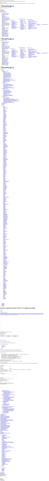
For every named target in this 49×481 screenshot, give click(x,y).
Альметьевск (5, 111)
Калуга (4, 173)
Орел (4, 229)
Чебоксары (4, 285)
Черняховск (4, 288)
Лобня (4, 196)
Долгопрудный (5, 152)
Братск (4, 127)
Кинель (4, 178)
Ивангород (4, 165)
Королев (4, 183)
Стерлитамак (5, 268)
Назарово (4, 210)
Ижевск (4, 167)
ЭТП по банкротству (3, 429)
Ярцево (4, 298)
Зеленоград (4, 163)
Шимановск (5, 291)
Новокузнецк (5, 218)
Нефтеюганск (5, 213)
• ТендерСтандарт (4, 445)
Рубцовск (4, 246)
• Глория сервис (4, 456)
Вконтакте (3, 468)
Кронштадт (4, 188)
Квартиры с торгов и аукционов (11, 313)
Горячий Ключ (5, 145)
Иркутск (4, 168)
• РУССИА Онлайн (4, 446)
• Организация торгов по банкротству (5, 423)
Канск (4, 175)
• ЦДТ (1, 431)
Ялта (4, 296)
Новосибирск (5, 220)
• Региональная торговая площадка (6, 450)
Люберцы (4, 199)
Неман (4, 212)
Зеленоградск (5, 164)
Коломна (4, 180)
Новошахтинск (5, 223)
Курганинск (5, 190)
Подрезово (4, 237)
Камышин (4, 174)
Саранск (4, 250)
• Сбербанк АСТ (4, 437)
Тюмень (4, 278)
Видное (4, 134)
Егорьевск (4, 155)
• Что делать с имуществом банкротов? (5, 425)
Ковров (4, 179)
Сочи (4, 265)
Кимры (4, 177)
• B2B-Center (3, 443)
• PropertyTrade (4, 452)
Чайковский (5, 284)
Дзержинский (5, 150)
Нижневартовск (5, 214)
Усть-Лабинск (5, 281)
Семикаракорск (5, 257)
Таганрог (4, 272)
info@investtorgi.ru (2, 473)
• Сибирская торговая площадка (6, 460)
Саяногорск (4, 252)
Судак (4, 269)
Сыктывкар (4, 271)
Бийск (4, 123)
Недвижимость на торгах (3, 313)
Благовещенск (5, 124)
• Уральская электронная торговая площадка (7, 442)
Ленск (4, 194)
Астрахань (4, 116)
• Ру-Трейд (3, 440)
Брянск (4, 128)
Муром (4, 206)
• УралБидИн (3, 463)
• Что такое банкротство (3, 424)
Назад (4, 71)
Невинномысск (5, 211)
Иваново (4, 166)
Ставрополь (4, 266)
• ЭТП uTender (4, 435)
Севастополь (5, 256)
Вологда (4, 137)
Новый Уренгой (5, 224)
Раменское (4, 243)
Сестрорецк (4, 259)
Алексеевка (4, 110)
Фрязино (4, 282)
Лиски (4, 195)
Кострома (4, 184)
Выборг (4, 141)
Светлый (4, 254)
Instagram (3, 304)
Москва (4, 205)
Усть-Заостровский (5, 280)
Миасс (4, 203)
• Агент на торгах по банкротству (4, 416)
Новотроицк (5, 221)
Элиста (4, 294)
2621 (4, 108)
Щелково (4, 292)
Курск (4, 191)
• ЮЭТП (3, 465)
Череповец (4, 287)
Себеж (4, 255)
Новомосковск (5, 219)
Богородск (4, 125)
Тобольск (4, 274)
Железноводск (5, 158)
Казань (4, 171)
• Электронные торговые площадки (5, 427)
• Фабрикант (2, 432)
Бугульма (4, 129)
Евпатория (4, 154)
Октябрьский (5, 228)
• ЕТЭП (3, 457)
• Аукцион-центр (4, 454)
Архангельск (5, 115)
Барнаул (4, 119)
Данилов (4, 147)
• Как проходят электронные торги (4, 426)
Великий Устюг (5, 133)
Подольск (4, 236)
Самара (4, 249)
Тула (4, 277)
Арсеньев (4, 114)
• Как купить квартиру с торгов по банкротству (6, 419)
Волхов (4, 138)
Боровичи (4, 126)
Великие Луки (5, 132)
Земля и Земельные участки (26, 313)
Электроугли (5, 293)
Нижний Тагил (5, 216)
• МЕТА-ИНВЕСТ (4, 444)
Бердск (4, 121)
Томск (4, 275)
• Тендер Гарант (4, 441)
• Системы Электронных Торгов (6, 461)
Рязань (4, 248)
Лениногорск (5, 193)
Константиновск (5, 181)
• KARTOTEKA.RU (4, 448)
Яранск (4, 297)
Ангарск (4, 112)
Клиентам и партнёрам (3, 418)
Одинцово (4, 226)
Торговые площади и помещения (34, 313)
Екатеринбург (5, 156)
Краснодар (4, 186)
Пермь (4, 235)
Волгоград (4, 135)
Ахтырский (4, 117)
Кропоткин (4, 189)
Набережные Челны (6, 209)
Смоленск (4, 262)
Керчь (4, 176)
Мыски (4, 207)
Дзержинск (4, 149)
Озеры (4, 227)
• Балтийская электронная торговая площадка (8, 447)
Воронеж (4, 139)
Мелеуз (4, 202)
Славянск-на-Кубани (6, 261)
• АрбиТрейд (3, 453)
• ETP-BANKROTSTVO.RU (5, 451)
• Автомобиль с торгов (3, 422)
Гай (3, 142)
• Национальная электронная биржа (6, 458)
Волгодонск (5, 136)
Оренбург (4, 230)
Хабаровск (4, 283)
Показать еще (2, 433)
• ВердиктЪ (3, 455)
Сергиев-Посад (5, 258)
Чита (4, 289)
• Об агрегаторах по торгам (3, 428)
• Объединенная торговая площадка (6, 459)
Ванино (4, 131)
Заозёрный (4, 160)
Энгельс (4, 295)
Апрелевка (4, 113)
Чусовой (4, 290)
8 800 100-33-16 (2, 9)
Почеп (4, 238)
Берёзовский (5, 122)
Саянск (4, 253)
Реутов (4, 244)
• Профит (3, 449)
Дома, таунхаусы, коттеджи (18, 313)
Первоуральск (5, 234)
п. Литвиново (5, 233)
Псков (4, 240)
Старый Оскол (5, 267)
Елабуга (4, 157)
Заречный (4, 161)
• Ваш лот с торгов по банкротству (4, 417)
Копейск (4, 182)
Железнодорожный (5, 159)
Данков (4, 148)
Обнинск (4, 225)
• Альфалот (3, 436)
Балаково (4, 118)
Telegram (3, 305)
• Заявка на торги (2, 415)
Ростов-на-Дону (5, 245)
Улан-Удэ (4, 279)
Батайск (4, 120)
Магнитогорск (5, 201)
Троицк (4, 276)
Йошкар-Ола (5, 170)
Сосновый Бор (5, 264)
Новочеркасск (5, 222)
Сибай (4, 260)
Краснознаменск (5, 187)
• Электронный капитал (5, 464)
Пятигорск (4, 242)
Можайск (4, 204)
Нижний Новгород (5, 215)
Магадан (4, 200)
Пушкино (4, 241)
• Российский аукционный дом (4, 430)
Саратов (4, 251)
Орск (4, 232)
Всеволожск (5, 140)
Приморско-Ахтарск (6, 239)
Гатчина (4, 143)
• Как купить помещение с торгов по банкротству (6, 420)
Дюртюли (4, 153)
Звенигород (4, 162)
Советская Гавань (5, 263)
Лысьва (4, 198)
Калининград (5, 172)
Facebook (3, 303)
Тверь (4, 273)
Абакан (4, 109)
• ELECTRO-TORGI (4, 438)
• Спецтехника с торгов (3, 421)
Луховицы (4, 197)
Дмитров (4, 151)
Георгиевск (4, 144)
